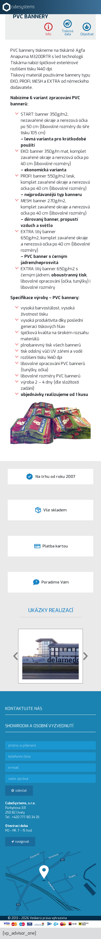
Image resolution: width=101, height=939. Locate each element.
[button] (15, 656)
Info (48, 34)
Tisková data (67, 32)
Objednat (86, 34)
